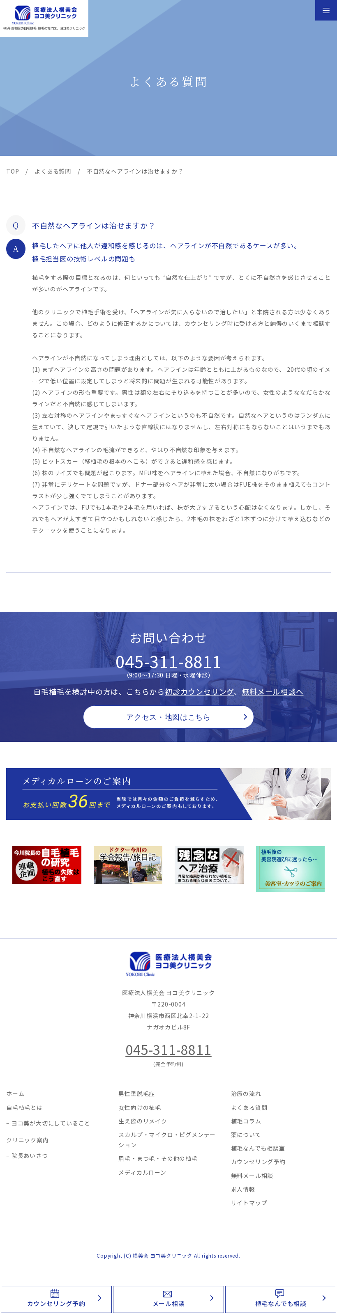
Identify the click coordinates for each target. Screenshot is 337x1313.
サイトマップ (249, 1203)
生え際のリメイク (142, 1121)
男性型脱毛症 (136, 1093)
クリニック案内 (27, 1140)
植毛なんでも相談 (281, 1303)
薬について (246, 1134)
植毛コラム (246, 1121)
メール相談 (168, 1303)
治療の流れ (246, 1093)
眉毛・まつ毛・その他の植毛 (157, 1158)
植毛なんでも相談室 (258, 1148)
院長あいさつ (30, 1155)
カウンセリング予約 (56, 1303)
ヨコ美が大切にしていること (51, 1123)
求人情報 (243, 1189)
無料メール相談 (252, 1175)
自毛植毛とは (24, 1107)
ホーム (15, 1093)
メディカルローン (142, 1172)
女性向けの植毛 (139, 1107)
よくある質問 (249, 1107)
